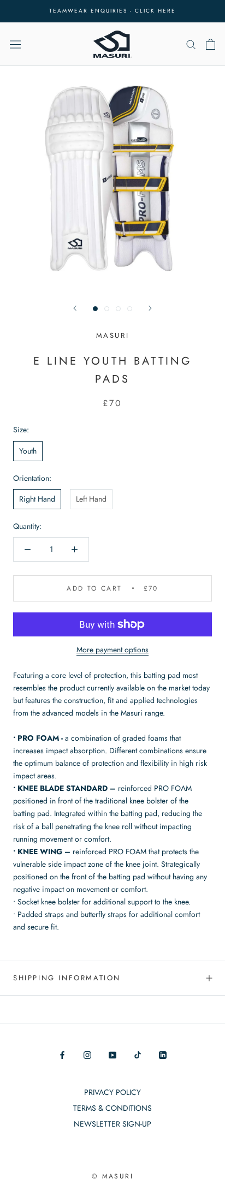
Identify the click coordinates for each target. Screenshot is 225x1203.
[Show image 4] (129, 308)
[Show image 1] (95, 308)
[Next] (150, 308)
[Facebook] (62, 1054)
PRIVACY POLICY (112, 1092)
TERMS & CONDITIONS (112, 1108)
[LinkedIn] (163, 1054)
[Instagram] (87, 1054)
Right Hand (37, 498)
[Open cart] (210, 44)
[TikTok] (137, 1054)
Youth (28, 450)
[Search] (191, 44)
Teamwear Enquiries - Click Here (112, 11)
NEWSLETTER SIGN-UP (112, 1123)
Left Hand (91, 498)
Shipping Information (67, 978)
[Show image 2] (106, 308)
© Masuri (112, 1176)
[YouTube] (112, 1054)
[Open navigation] (15, 43)
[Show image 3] (118, 308)
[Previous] (74, 308)
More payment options (112, 649)
